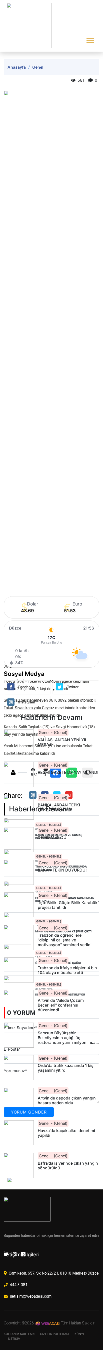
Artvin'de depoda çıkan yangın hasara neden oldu (67, 1100)
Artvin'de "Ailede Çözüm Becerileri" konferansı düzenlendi (61, 1005)
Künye (79, 1334)
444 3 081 (19, 1284)
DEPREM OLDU (52, 837)
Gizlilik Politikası (54, 1334)
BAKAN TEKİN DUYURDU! (62, 870)
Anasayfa (17, 67)
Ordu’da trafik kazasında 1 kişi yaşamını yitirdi (66, 1068)
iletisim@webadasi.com (31, 1296)
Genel (37, 67)
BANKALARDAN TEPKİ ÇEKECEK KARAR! (59, 807)
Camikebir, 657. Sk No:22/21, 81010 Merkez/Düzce (54, 1273)
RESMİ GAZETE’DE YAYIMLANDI (68, 772)
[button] (90, 39)
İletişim (14, 1338)
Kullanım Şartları (19, 1334)
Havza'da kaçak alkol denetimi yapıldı (66, 1133)
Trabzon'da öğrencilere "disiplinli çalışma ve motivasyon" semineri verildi (65, 940)
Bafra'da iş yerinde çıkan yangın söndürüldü (68, 1165)
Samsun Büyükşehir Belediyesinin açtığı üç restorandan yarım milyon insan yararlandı (68, 1038)
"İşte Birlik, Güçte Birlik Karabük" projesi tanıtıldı (68, 905)
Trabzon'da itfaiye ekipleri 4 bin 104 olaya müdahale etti (67, 970)
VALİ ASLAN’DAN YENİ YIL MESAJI (62, 742)
